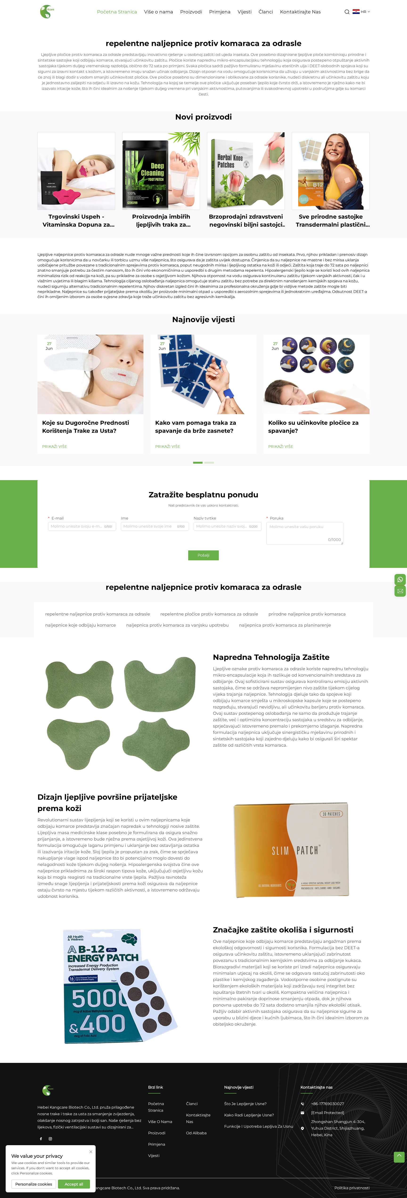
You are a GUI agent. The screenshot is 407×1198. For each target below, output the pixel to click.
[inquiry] (400, 591)
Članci (266, 12)
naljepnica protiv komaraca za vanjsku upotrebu (177, 625)
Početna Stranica (117, 12)
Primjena (220, 12)
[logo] (47, 11)
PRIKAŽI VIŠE (54, 446)
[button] (198, 463)
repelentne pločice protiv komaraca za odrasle (209, 614)
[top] (399, 1157)
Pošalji (203, 555)
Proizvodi (191, 12)
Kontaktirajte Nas (300, 12)
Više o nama (158, 12)
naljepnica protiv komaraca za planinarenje (285, 625)
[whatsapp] (400, 579)
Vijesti (245, 12)
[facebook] (41, 1138)
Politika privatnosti (352, 1188)
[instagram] (50, 1138)
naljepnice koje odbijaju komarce (80, 625)
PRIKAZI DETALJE (76, 171)
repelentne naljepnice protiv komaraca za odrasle (97, 614)
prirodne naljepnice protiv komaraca (307, 614)
